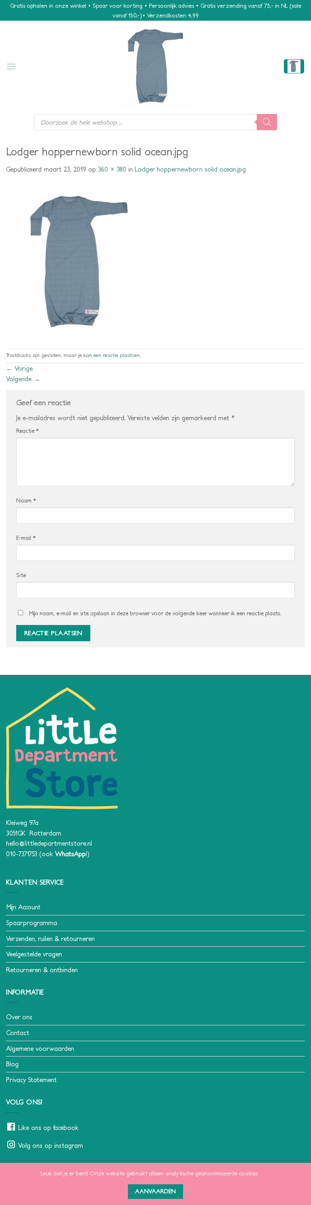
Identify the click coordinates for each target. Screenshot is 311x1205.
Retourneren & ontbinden (42, 969)
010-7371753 (21, 853)
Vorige (19, 368)
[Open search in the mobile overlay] (155, 122)
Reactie (27, 430)
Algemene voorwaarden (40, 1048)
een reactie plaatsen (117, 355)
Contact (17, 1032)
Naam (26, 500)
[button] (11, 66)
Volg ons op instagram (50, 1145)
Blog (12, 1064)
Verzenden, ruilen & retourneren (50, 938)
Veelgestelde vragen (34, 954)
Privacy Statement (31, 1079)
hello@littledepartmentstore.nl (49, 843)
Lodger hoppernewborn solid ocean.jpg (190, 169)
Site (21, 575)
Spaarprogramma (31, 922)
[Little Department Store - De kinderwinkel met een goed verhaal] (155, 66)
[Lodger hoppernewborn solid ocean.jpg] (79, 260)
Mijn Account (23, 907)
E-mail (26, 538)
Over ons (19, 1016)
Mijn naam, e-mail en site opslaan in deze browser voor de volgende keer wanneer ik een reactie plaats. (155, 613)
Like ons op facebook (48, 1127)
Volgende (23, 378)
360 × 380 (112, 169)
